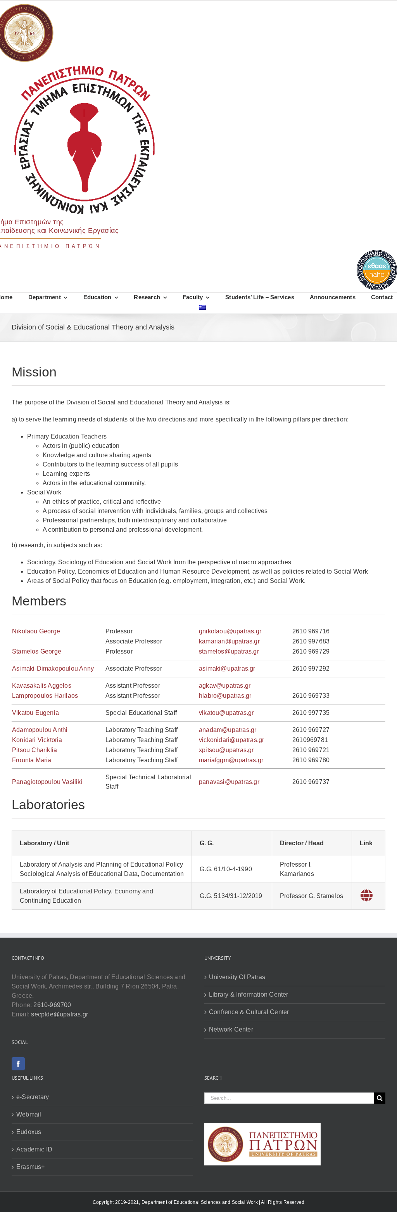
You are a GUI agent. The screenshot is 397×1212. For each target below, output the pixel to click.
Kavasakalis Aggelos (41, 685)
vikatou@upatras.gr (226, 712)
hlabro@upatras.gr (225, 695)
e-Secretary (32, 1097)
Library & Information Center (248, 994)
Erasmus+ (30, 1166)
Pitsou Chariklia (34, 750)
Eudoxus (28, 1132)
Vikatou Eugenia (35, 712)
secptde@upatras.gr (59, 1014)
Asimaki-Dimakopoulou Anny (53, 668)
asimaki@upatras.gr (227, 668)
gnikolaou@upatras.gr (230, 631)
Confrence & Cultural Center (249, 1012)
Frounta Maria (32, 760)
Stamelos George (36, 651)
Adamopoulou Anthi (39, 730)
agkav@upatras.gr (224, 685)
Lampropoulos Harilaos (45, 695)
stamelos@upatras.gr (229, 651)
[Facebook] (18, 1063)
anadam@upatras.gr (227, 730)
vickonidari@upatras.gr (231, 740)
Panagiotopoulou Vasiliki (47, 782)
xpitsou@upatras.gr (226, 750)
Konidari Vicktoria (37, 740)
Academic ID (34, 1149)
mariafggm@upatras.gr (231, 760)
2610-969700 (52, 1005)
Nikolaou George (36, 631)
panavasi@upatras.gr (229, 782)
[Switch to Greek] (202, 308)
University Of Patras (237, 977)
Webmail (28, 1114)
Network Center (231, 1029)
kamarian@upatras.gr (229, 641)
